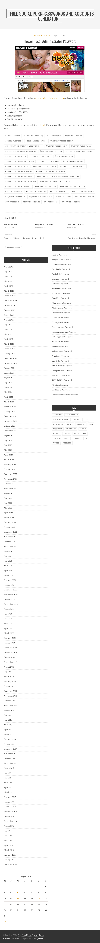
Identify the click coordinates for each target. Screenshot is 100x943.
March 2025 (9, 344)
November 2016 (10, 811)
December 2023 (10, 416)
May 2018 (8, 724)
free (86, 420)
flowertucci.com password (19, 176)
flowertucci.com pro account (20, 181)
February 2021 (10, 580)
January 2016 (9, 859)
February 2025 (10, 348)
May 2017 (8, 782)
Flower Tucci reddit (56, 145)
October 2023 (9, 426)
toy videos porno (71, 201)
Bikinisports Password (61, 322)
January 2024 (9, 411)
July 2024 (8, 382)
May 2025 (8, 334)
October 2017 (9, 758)
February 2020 (10, 638)
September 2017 (10, 763)
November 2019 (10, 652)
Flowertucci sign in (73, 161)
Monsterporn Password (61, 303)
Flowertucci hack (64, 156)
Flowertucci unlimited (17, 166)
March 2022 (9, 517)
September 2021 (10, 546)
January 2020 (9, 643)
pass (91, 424)
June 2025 (8, 329)
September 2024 (11, 373)
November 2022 (10, 479)
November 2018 (10, 696)
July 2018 (7, 715)
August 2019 (9, 667)
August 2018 (9, 710)
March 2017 (9, 792)
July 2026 (8, 271)
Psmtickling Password (61, 375)
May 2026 (8, 281)
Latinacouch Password (61, 312)
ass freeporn (54, 135)
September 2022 (11, 488)
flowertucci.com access (72, 166)
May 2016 (8, 840)
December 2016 (10, 806)
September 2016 (10, 821)
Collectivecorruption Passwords (65, 394)
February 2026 (10, 295)
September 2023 (10, 430)
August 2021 (9, 551)
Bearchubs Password (60, 361)
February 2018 (10, 739)
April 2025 (8, 339)
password (57, 429)
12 (18, 898)
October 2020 (9, 599)
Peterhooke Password (61, 269)
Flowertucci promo (48, 161)
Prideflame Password (60, 356)
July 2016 (7, 831)
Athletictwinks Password (62, 365)
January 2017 (9, 802)
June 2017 (8, 777)
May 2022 (8, 508)
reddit (56, 434)
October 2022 (9, 483)
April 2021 (8, 570)
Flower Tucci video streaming (20, 150)
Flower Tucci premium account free (23, 145)
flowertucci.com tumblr (18, 186)
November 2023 (10, 421)
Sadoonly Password (60, 283)
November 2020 (10, 594)
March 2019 (9, 676)
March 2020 (9, 633)
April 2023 (8, 455)
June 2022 (8, 503)
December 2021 (10, 532)
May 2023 (8, 450)
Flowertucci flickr (40, 156)
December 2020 (10, 589)
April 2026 (8, 286)
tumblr (77, 438)
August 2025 (9, 320)
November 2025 (10, 305)
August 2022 (9, 493)
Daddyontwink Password (62, 370)
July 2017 (7, 773)
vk (86, 438)
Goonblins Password (60, 298)
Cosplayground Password (62, 327)
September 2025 (11, 315)
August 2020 (9, 609)
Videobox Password (60, 346)
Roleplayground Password (62, 336)
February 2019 (10, 681)
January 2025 (9, 353)
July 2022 (8, 498)
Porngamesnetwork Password (64, 332)
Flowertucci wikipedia (44, 166)
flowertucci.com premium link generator (58, 176)
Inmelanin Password (60, 317)
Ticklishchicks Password (62, 380)
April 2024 (8, 397)
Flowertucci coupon (15, 156)
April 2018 (8, 729)
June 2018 (8, 720)
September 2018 (10, 705)
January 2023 (9, 469)
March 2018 (9, 734)
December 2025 (10, 300)
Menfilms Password (60, 385)
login (70, 424)
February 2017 (10, 797)
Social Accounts (42, 36)
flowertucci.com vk (45, 186)
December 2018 (10, 691)
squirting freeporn (15, 196)
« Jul (6, 920)
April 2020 (8, 628)
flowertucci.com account (18, 171)
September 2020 (11, 604)
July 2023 (8, 440)
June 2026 (8, 276)
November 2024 (10, 363)
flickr (76, 420)
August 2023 (9, 435)
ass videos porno (73, 135)
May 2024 (8, 392)
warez (56, 443)
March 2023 (9, 459)
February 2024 (10, 406)
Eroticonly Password (60, 279)
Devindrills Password (60, 274)
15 (39, 898)
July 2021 (7, 556)
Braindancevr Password (61, 288)
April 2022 (8, 512)
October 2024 (9, 368)
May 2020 (8, 623)
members (81, 424)
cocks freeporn (13, 140)
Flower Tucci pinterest (62, 140)
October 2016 (9, 816)
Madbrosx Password (60, 341)
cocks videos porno (36, 140)
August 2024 (9, 377)
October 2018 (9, 700)
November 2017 (10, 753)
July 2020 (8, 614)
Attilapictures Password (61, 308)
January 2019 (9, 686)
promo (83, 429)
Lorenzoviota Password (75, 224)
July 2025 (8, 324)
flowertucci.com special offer (56, 181)
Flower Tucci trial (81, 145)
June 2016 (8, 835)
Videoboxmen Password (62, 351)
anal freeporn (12, 135)
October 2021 (9, 541)
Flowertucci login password (19, 161)
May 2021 (8, 565)
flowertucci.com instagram (50, 171)
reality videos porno (83, 191)
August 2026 (9, 267)
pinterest (71, 429)
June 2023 (8, 445)
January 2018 (9, 744)
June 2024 (8, 387)
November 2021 (10, 536)
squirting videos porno (40, 196)
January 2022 (9, 527)
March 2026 (9, 291)
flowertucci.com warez (72, 186)
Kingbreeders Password (44, 224)
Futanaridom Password (61, 293)
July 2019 (7, 671)
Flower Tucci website (51, 150)
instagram (58, 424)
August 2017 (9, 768)
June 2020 (8, 618)
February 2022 (10, 522)
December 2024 (10, 358)
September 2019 (10, 662)
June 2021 (8, 561)
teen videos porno (84, 196)
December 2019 (10, 647)
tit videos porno (31, 201)
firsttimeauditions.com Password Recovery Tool (24, 238)
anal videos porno (33, 135)
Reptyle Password (10, 224)
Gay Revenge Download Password (82, 238)
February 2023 (10, 464)
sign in (67, 434)
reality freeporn (59, 191)
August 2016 (9, 826)
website (67, 443)
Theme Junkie (37, 938)
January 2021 (9, 585)
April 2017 (8, 787)
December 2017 (10, 749)
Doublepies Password (61, 390)
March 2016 (9, 850)
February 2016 (10, 855)
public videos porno (36, 191)
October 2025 (9, 310)
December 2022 (10, 474)
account (57, 415)
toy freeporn (51, 201)
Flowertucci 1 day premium (80, 150)
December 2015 (10, 864)
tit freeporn (12, 201)
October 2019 (9, 657)
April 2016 (8, 845)
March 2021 (9, 575)
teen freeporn (63, 196)
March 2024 (9, 401)
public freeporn (13, 191)
